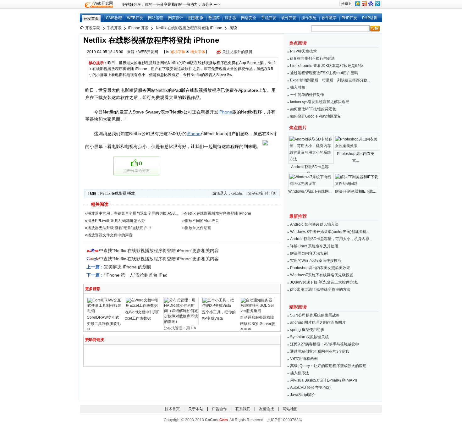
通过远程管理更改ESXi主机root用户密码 (324, 73)
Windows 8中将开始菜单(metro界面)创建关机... (329, 231)
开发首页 (91, 18)
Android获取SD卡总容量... (310, 170)
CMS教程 (114, 18)
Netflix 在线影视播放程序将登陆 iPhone (189, 28)
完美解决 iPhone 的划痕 (127, 266)
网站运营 (155, 18)
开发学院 (92, 28)
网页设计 (175, 18)
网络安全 (248, 18)
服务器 (230, 18)
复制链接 (255, 193)
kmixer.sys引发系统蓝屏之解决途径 (319, 102)
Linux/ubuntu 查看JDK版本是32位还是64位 (326, 65)
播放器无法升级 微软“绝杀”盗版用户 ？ (119, 228)
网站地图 (290, 409)
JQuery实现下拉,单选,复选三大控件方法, (324, 282)
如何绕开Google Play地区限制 (315, 116)
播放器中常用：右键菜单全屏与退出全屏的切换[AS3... (132, 213)
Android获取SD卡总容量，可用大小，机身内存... (331, 239)
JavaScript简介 (303, 395)
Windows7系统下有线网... (310, 191)
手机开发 (268, 18)
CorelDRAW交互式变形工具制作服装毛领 (104, 323)
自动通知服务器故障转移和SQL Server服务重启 (257, 323)
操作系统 (308, 18)
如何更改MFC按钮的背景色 (313, 109)
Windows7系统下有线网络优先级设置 (321, 275)
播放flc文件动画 (198, 228)
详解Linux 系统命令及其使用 (314, 246)
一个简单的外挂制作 (307, 94)
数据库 (214, 18)
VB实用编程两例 (304, 358)
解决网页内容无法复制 (309, 253)
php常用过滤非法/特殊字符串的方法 (320, 289)
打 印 (271, 193)
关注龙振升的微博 (237, 52)
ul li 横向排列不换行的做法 (312, 58)
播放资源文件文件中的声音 (110, 235)
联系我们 (242, 409)
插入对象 (297, 87)
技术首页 (172, 409)
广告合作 (219, 409)
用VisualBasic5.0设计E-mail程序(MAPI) (323, 380)
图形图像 (195, 18)
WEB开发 (135, 18)
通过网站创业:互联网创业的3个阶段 (320, 351)
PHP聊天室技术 (303, 51)
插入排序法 (299, 373)
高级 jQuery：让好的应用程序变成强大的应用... (329, 366)
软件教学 (329, 18)
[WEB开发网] (98, 4)
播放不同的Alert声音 (202, 220)
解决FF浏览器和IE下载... (355, 191)
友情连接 (266, 409)
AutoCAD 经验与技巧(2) (310, 387)
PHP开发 (349, 18)
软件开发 (288, 18)
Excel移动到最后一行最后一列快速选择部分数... (330, 80)
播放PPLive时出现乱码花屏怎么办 (116, 220)
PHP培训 (369, 18)
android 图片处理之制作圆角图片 (318, 322)
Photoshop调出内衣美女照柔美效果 (320, 268)
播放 (131, 193)
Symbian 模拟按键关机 (309, 337)
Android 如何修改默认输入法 (314, 224)
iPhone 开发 (138, 28)
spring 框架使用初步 (307, 330)
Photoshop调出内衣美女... (355, 156)
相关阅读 (99, 204)
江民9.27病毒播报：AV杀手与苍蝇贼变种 (324, 344)
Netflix (105, 193)
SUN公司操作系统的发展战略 (315, 315)
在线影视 (118, 193)
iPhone (225, 111)
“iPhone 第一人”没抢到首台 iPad (136, 275)
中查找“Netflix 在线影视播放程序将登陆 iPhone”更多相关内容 (159, 250)
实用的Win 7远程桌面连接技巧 (315, 260)
